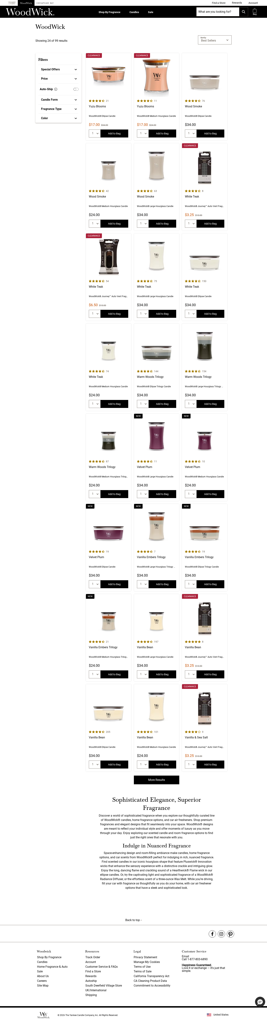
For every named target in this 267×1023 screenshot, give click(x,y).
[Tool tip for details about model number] (55, 89)
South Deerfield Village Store (103, 985)
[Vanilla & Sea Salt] (204, 727)
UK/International (95, 990)
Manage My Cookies (147, 962)
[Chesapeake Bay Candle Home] (45, 3)
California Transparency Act (151, 976)
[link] (219, 3)
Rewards (90, 976)
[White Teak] (204, 187)
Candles (134, 12)
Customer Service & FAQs (101, 966)
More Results (156, 780)
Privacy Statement (145, 957)
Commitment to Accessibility (152, 985)
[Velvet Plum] (156, 457)
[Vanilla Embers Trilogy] (156, 547)
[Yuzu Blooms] (108, 96)
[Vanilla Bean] (156, 637)
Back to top (133, 920)
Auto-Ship (46, 89)
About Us (43, 976)
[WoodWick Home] (26, 3)
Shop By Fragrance (109, 12)
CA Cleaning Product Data (150, 981)
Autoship (91, 981)
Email (185, 956)
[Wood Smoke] (204, 96)
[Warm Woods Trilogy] (156, 367)
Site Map (42, 985)
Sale (150, 12)
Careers (42, 981)
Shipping (91, 995)
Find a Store (93, 971)
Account (90, 962)
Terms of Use (142, 966)
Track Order (92, 957)
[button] (253, 3)
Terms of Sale (142, 971)
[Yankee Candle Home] (11, 3)
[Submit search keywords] (243, 11)
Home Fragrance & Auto (52, 966)
